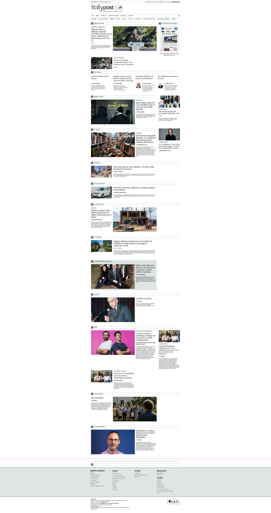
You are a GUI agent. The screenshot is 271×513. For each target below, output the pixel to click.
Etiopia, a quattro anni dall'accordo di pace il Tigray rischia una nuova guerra (101, 213)
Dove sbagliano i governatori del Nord (168, 77)
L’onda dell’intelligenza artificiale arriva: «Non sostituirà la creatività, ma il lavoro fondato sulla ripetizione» (168, 350)
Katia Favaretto (119, 171)
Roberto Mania (147, 83)
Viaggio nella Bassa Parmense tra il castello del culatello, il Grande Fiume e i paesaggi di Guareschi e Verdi (132, 243)
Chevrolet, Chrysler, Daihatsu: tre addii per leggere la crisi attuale (134, 188)
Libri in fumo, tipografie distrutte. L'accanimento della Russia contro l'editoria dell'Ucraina (146, 138)
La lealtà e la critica (144, 298)
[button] (168, 2)
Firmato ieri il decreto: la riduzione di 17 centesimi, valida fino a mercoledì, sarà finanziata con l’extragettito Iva (168, 119)
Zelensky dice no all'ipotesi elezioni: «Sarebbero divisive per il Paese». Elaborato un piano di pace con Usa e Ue (101, 35)
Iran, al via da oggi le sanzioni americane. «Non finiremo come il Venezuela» (124, 62)
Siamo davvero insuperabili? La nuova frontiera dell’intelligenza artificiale (124, 375)
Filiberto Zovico (170, 83)
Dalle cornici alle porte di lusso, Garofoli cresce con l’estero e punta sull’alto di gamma (145, 268)
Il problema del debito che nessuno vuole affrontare (144, 77)
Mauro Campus (96, 83)
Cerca (179, 15)
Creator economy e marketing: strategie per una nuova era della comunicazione (146, 336)
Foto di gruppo (97, 398)
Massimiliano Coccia (142, 144)
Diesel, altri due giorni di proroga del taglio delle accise (169, 112)
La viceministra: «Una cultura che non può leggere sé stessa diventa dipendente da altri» (169, 146)
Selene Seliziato (141, 274)
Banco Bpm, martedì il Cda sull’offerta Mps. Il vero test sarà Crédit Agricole (145, 105)
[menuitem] (93, 15)
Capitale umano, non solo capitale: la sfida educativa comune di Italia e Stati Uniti (123, 78)
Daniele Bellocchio (97, 219)
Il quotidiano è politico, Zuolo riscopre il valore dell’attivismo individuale (145, 433)
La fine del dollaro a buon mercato (100, 77)
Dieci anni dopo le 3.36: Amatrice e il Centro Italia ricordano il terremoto (133, 168)
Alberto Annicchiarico (120, 192)
